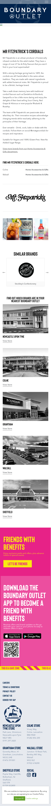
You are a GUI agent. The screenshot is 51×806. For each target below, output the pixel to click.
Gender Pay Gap (9, 700)
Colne (5, 170)
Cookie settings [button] (32, 798)
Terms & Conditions (11, 687)
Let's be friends (17, 563)
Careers (6, 683)
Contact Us (7, 696)
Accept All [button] (19, 798)
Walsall (6, 174)
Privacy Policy (9, 691)
